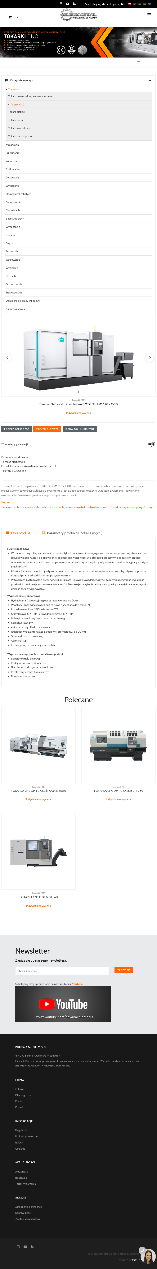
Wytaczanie (13, 185)
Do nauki (11, 276)
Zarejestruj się (92, 4)
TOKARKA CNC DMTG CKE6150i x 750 (118, 791)
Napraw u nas (23, 1213)
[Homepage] (78, 18)
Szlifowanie (13, 169)
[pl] (128, 4)
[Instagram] (61, 4)
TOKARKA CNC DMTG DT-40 (38, 897)
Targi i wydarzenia (25, 1184)
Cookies (20, 1148)
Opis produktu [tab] (21, 533)
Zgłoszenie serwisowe (28, 1206)
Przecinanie (12, 153)
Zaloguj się (113, 4)
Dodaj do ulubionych (79, 429)
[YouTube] (67, 4)
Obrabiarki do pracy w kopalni (23, 300)
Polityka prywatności (27, 1136)
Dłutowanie (12, 177)
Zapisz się (123, 970)
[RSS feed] (74, 4)
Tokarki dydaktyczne (20, 136)
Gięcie (9, 243)
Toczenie (13, 89)
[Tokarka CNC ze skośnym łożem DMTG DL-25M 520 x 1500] (78, 358)
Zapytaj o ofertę (47, 429)
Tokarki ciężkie (16, 111)
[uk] (143, 4)
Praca (18, 1101)
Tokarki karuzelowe (19, 128)
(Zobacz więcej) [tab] (74, 533)
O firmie (20, 1089)
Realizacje (21, 1177)
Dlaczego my (23, 1095)
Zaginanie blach (15, 218)
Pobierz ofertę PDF (16, 429)
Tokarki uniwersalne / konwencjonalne (30, 96)
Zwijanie (11, 235)
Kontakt (20, 1107)
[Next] (150, 358)
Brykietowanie (14, 292)
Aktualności (22, 1171)
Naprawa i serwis (15, 309)
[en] (133, 4)
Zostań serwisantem (27, 1219)
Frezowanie (12, 144)
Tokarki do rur (16, 120)
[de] (138, 4)
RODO (19, 1142)
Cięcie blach (13, 210)
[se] (148, 4)
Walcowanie (13, 259)
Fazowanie (12, 251)
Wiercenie (12, 161)
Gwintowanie (13, 202)
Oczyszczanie (14, 284)
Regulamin (21, 1130)
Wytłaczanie (13, 227)
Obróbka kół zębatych (18, 194)
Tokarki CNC (17, 104)
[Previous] (7, 358)
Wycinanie (12, 268)
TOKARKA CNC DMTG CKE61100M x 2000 (38, 791)
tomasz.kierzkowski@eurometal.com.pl (33, 466)
